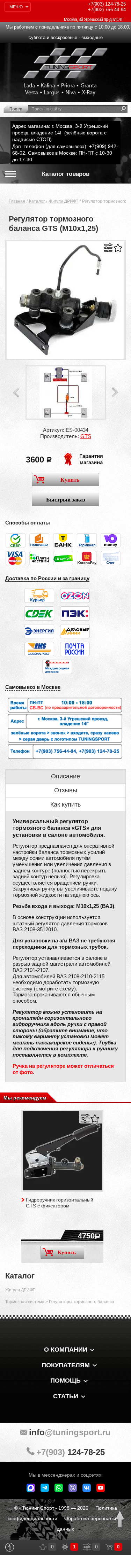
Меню (15, 7)
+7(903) (70, 1452)
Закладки (42, 1547)
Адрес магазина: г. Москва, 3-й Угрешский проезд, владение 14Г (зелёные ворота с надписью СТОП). (60, 132)
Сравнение (86, 1547)
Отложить (118, 247)
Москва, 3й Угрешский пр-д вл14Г (93, 19)
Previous (16, 392)
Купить (69, 480)
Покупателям (66, 1365)
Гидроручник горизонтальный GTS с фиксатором (59, 1202)
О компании (65, 1349)
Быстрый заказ (65, 500)
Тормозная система (24, 1301)
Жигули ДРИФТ (63, 201)
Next (115, 392)
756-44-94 (107, 9)
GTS (85, 436)
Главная (17, 201)
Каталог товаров (65, 174)
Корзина (108, 1547)
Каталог (37, 201)
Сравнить (108, 247)
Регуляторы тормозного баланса (81, 1301)
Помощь (65, 1380)
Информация (9, 1547)
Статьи (65, 1396)
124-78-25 (107, 4)
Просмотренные (64, 1547)
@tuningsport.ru (70, 1432)
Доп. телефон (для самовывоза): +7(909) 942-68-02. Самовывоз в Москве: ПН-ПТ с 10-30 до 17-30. (65, 152)
